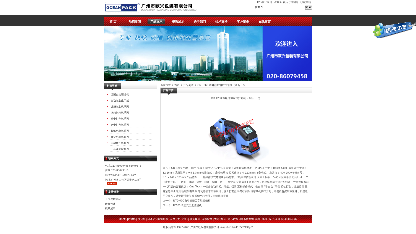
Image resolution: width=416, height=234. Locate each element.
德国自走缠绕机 (120, 94)
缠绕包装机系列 (120, 106)
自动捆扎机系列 (120, 143)
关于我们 (200, 21)
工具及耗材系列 (120, 149)
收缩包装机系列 (120, 130)
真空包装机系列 (120, 136)
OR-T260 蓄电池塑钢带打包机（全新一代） (222, 85)
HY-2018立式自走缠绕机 (187, 205)
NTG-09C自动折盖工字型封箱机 (191, 200)
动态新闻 (135, 21)
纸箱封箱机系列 (120, 112)
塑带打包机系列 (120, 118)
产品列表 (188, 85)
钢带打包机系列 (120, 124)
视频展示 (178, 21)
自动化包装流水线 (157, 219)
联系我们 (195, 219)
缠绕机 (123, 219)
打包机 (141, 219)
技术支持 (221, 21)
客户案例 (243, 21)
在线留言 (265, 21)
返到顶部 (219, 219)
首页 (177, 85)
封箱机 (132, 219)
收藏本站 (306, 2)
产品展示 (156, 21)
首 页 (113, 21)
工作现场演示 (113, 199)
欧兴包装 (110, 203)
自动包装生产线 (120, 100)
